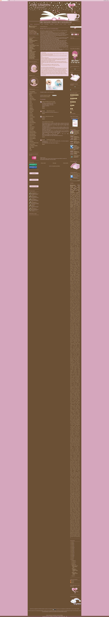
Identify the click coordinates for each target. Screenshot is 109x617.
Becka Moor (71, 359)
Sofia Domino (73, 253)
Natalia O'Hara (75, 319)
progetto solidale (78, 536)
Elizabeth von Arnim (73, 388)
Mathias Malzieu (72, 248)
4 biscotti (78, 187)
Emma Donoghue (73, 262)
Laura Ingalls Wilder (77, 311)
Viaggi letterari (72, 334)
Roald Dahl (77, 220)
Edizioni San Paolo (72, 382)
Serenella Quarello (75, 513)
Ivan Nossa (75, 423)
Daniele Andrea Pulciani (76, 375)
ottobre (73, 563)
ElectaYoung (73, 259)
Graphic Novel (77, 222)
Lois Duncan (74, 454)
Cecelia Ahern (45, 96)
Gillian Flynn (77, 405)
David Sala (76, 378)
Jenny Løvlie (71, 430)
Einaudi (71, 230)
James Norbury (73, 427)
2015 (72, 554)
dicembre (73, 560)
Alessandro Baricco (72, 237)
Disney (71, 293)
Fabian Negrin (72, 222)
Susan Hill (77, 330)
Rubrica (71, 186)
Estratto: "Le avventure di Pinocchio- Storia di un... (75, 570)
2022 (72, 544)
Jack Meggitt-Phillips (77, 424)
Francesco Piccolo (75, 298)
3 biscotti (78, 194)
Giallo (79, 230)
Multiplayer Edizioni (33, 132)
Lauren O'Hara (73, 312)
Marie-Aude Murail (73, 225)
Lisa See (71, 454)
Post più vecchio (65, 163)
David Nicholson (72, 378)
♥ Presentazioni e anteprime (33, 40)
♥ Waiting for (31, 47)
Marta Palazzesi (75, 317)
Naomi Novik (78, 274)
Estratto (48, 96)
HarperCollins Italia (33, 135)
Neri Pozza (31, 111)
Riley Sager (75, 498)
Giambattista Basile (72, 405)
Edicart (71, 381)
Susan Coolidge (77, 522)
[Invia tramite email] (52, 95)
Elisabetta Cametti (77, 386)
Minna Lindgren (78, 248)
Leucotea (76, 312)
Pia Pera (76, 491)
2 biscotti (74, 207)
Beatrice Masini (77, 358)
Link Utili (73, 24)
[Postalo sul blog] (53, 95)
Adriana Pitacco (77, 338)
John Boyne (75, 266)
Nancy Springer (72, 227)
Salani (31, 101)
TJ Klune (77, 332)
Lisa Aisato (78, 313)
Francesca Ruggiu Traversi (75, 241)
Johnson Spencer (77, 433)
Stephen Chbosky (77, 521)
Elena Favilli (75, 383)
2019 (72, 548)
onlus (74, 536)
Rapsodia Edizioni (73, 496)
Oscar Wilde (77, 321)
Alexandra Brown (72, 343)
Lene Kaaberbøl (78, 224)
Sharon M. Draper (72, 329)
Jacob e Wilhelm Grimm (75, 425)
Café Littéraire (56, 24)
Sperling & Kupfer (33, 99)
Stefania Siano (72, 521)
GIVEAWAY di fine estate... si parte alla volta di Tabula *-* (76, 142)
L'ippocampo (71, 447)
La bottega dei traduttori (34, 145)
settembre (73, 564)
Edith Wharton (77, 381)
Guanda (31, 112)
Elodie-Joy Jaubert (72, 389)
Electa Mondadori (32, 134)
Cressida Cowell (77, 290)
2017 (72, 551)
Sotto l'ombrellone (75, 195)
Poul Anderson (78, 492)
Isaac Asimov (73, 421)
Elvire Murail (77, 389)
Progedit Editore (73, 493)
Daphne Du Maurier (72, 376)
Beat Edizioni (32, 109)
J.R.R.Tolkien (72, 224)
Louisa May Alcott (76, 271)
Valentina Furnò (78, 253)
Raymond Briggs (72, 497)
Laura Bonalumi (72, 311)
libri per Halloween (74, 535)
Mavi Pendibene (76, 472)
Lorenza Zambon (75, 455)
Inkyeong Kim (76, 420)
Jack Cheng (72, 424)
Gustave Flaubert (77, 411)
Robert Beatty (78, 252)
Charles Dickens (78, 288)
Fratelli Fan (71, 242)
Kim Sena (77, 310)
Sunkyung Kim (72, 522)
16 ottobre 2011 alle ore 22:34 (49, 121)
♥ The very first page (32, 56)
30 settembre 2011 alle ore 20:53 (50, 101)
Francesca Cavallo (73, 297)
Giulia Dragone (75, 408)
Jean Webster (72, 428)
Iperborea (71, 215)
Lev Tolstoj (74, 452)
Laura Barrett (72, 449)
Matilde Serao (75, 469)
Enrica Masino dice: (34, 199)
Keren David (71, 443)
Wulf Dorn (71, 336)
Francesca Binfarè (76, 401)
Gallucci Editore (32, 144)
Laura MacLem (77, 449)
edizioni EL (78, 336)
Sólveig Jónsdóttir (72, 332)
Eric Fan (72, 240)
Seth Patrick (74, 514)
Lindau (78, 453)
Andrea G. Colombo (73, 285)
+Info (64, 616)
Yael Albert (76, 533)
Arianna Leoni (72, 357)
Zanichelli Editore (75, 534)
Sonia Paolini (72, 519)
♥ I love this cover (31, 52)
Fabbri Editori (32, 98)
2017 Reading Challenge (75, 174)
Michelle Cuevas (73, 475)
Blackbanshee (71, 360)
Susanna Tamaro (72, 331)
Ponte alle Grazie (32, 131)
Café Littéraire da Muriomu (75, 118)
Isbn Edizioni (74, 422)
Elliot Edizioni (77, 260)
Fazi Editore (32, 129)
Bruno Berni (71, 362)
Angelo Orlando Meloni (73, 286)
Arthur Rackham (77, 357)
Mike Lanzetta (72, 476)
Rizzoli (31, 95)
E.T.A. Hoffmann (77, 380)
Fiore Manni (74, 399)
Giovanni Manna (75, 407)
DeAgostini (31, 108)
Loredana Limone (72, 247)
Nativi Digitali (32, 147)
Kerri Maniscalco (75, 244)
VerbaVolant (71, 282)
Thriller (73, 333)
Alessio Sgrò (75, 341)
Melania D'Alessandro (73, 272)
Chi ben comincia (75, 193)
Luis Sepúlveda (74, 458)
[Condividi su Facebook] (55, 95)
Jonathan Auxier (77, 434)
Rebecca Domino (76, 228)
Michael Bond (78, 473)
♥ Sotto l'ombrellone (32, 54)
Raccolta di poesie (72, 495)
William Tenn (71, 533)
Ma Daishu (78, 458)
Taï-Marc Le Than (72, 524)
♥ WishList (30, 50)
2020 (72, 547)
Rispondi (43, 108)
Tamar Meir (73, 523)
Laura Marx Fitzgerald (73, 268)
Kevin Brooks (75, 443)
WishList (71, 221)
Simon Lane (77, 516)
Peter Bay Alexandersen (76, 489)
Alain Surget (75, 339)
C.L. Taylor (74, 363)
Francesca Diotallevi (77, 240)
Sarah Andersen (72, 512)
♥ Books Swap (31, 48)
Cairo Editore (32, 128)
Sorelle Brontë (77, 520)
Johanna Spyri (77, 432)
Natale (72, 319)
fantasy (72, 337)
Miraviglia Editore (33, 122)
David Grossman (77, 291)
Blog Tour (72, 238)
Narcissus (76, 479)
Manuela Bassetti (78, 314)
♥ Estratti (30, 39)
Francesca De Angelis (72, 402)
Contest (72, 290)
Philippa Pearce (77, 490)
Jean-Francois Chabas (77, 428)
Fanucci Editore (32, 116)
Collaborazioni (51, 24)
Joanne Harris (75, 243)
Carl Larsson (77, 365)
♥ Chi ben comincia (32, 46)
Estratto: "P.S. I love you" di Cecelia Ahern (75, 566)
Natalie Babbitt (74, 275)
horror (73, 283)
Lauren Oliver (72, 451)
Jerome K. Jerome (77, 430)
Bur (78, 204)
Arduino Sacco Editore (76, 356)
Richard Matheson (72, 252)
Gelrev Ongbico (76, 404)
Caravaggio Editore (72, 365)
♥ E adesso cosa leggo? (32, 51)
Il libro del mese (78, 223)
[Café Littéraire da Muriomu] (75, 126)
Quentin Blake (77, 251)
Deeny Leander (77, 292)
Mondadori (75, 188)
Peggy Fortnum (72, 488)
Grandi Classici (77, 410)
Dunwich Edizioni (33, 138)
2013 (72, 556)
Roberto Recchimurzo (76, 502)
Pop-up (72, 251)
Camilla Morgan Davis (73, 364)
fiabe (71, 283)
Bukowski (71, 363)
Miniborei (76, 476)
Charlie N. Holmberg (76, 221)
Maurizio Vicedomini (73, 471)
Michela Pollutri (78, 474)
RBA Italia (73, 494)
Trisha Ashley (77, 236)
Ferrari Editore (75, 398)
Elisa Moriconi (75, 385)
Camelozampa (76, 217)
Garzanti (31, 106)
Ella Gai (78, 388)
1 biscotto (77, 283)
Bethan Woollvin (73, 288)
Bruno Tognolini (77, 362)
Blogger (62, 615)
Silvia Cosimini (73, 515)
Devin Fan (74, 379)
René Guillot (71, 498)
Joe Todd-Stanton (73, 307)
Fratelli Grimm (73, 403)
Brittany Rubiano (72, 361)
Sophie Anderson (77, 519)
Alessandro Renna (75, 340)
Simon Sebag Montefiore (73, 517)
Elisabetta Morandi (72, 387)
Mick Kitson (74, 318)
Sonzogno (31, 115)
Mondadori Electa (76, 273)
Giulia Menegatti (76, 409)
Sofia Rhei (78, 518)
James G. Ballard (78, 426)
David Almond (77, 377)
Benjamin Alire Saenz (76, 359)
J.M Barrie (78, 423)
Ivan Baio (72, 423)
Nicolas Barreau (78, 249)
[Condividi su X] (54, 95)
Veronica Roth (77, 333)
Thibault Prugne (77, 525)
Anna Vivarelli (74, 352)
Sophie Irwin (72, 520)
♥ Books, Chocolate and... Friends (34, 45)
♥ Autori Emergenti (32, 41)
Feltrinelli (74, 208)
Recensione (72, 185)
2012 (72, 558)
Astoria (31, 125)
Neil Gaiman (72, 249)
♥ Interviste (31, 42)
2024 (72, 542)
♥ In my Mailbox (31, 44)
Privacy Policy (69, 24)
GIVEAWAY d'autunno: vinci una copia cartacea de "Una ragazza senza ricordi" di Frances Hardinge (74, 147)
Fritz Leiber (77, 403)
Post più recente (43, 163)
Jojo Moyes (77, 307)
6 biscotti (75, 201)
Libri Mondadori (32, 91)
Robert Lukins (75, 500)
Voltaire (71, 335)
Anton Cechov (75, 355)
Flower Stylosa (72, 400)
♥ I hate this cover (32, 53)
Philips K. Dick (72, 491)
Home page (31, 24)
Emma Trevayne (75, 295)
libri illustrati (72, 199)
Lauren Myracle (77, 450)
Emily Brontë (78, 261)
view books (78, 180)
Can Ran (78, 364)
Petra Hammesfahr (72, 490)
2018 (72, 550)
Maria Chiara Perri (73, 316)
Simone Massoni (74, 518)
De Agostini (77, 205)
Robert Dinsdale (75, 499)
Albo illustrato (76, 198)
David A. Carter (72, 377)
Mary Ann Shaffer (72, 466)
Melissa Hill (74, 473)
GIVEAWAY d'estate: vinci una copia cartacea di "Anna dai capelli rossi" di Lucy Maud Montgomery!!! (74, 133)
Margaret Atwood (78, 315)
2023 (72, 543)
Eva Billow (74, 296)
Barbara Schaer (72, 358)
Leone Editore (32, 121)
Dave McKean (77, 376)
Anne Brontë (75, 353)
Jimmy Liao (73, 432)
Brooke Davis (77, 361)
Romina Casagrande (76, 503)
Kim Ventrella (77, 444)
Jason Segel (77, 427)
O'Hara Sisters (74, 320)
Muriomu (43, 139)
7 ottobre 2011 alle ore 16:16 (49, 116)
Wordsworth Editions (76, 335)
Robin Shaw (71, 503)
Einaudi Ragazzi (75, 294)
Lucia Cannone (75, 457)
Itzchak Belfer (78, 422)
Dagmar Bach (72, 291)
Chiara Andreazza (77, 239)
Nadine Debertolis (72, 479)
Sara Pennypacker (76, 511)
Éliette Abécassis (72, 338)
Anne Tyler (75, 354)
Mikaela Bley (77, 475)
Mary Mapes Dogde (75, 467)
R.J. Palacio (77, 493)
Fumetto (71, 404)
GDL (75, 202)
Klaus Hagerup (76, 446)
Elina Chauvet (75, 384)
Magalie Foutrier (73, 314)
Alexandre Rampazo (77, 343)
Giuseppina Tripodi (72, 410)
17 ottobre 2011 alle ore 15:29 (50, 139)
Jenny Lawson (77, 429)
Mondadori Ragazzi (72, 274)
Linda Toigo (75, 313)
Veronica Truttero (76, 282)
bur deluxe (75, 336)
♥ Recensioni (31, 38)
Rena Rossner (77, 497)
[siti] (34, 159)
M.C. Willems (77, 247)
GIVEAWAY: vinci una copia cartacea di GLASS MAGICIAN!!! (76, 152)
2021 (72, 546)
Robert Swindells (75, 501)
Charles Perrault (73, 289)
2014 (72, 555)
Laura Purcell (72, 450)
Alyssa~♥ (43, 101)
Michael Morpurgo (73, 474)
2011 (72, 559)
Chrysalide (31, 119)
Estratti (42, 24)
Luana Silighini (75, 456)
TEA (30, 148)
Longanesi (31, 118)
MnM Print (75, 477)
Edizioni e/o (32, 124)
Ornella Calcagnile (73, 321)
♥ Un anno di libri (31, 58)
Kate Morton (71, 309)
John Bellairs (72, 433)
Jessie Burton (72, 431)
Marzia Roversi (75, 468)
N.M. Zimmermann (76, 478)
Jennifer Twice (73, 429)
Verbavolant (32, 141)
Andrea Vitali (78, 285)
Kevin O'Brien (77, 267)
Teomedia (76, 524)
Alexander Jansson (76, 342)
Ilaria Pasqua (72, 219)
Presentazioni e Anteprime (75, 192)
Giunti (31, 102)
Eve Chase (78, 296)
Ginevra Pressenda (72, 406)
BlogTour (71, 217)
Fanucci (78, 218)
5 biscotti (78, 189)
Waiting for (76, 200)
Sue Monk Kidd (72, 330)
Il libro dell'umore (76, 214)
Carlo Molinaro (75, 366)
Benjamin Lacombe (76, 216)
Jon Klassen (71, 434)
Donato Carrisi (72, 380)
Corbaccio (31, 114)
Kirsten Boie (71, 445)
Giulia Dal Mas (75, 265)
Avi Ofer (79, 287)
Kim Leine (74, 444)
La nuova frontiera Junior (34, 142)
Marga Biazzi (72, 315)
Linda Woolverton (75, 453)
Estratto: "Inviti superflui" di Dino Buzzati (75, 573)
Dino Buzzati (77, 379)
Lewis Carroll (77, 246)
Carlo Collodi (71, 366)
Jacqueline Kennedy (72, 426)
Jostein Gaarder (72, 308)
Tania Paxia (77, 523)
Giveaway (71, 205)
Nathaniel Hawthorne (74, 480)
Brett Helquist (77, 238)
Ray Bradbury (77, 496)
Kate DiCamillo (77, 308)
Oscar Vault (72, 250)
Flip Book (78, 399)
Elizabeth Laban (77, 387)
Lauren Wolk (76, 451)
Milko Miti (78, 318)
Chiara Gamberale (76, 229)
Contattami (65, 24)
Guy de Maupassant (73, 412)
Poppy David (74, 492)
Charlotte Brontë (78, 289)
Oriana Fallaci (78, 320)
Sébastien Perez (77, 331)
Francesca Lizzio (78, 402)
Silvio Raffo (74, 516)
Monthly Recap (76, 226)
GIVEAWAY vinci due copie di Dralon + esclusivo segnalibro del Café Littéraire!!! (76, 138)
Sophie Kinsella (77, 329)
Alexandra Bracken (77, 284)
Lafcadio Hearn (77, 448)
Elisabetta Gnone (73, 206)
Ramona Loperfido (78, 495)
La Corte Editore (76, 447)
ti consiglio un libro (76, 337)
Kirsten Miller (75, 445)
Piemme (31, 105)
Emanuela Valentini (72, 261)
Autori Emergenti (47, 24)
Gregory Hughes (72, 411)
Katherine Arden (77, 309)
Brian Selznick (77, 360)
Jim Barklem (76, 431)
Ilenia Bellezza (72, 420)
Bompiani (31, 96)
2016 (72, 552)
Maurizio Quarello (76, 470)
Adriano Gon (71, 339)
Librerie (77, 452)
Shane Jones (78, 514)
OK (66, 616)
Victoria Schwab (77, 334)
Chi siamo (61, 24)
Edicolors (31, 139)
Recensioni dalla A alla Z (37, 24)
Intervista (78, 208)
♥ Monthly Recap (31, 57)
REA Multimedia (77, 494)
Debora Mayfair (72, 292)
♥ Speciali (30, 49)
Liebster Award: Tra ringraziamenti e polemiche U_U (77, 156)
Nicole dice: (33, 205)
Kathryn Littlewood (72, 310)
